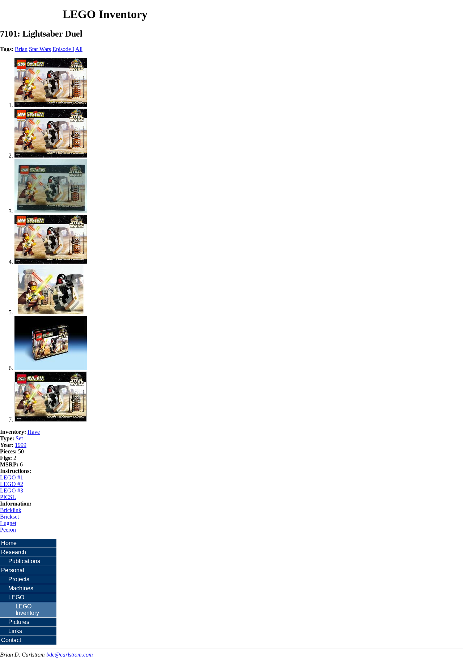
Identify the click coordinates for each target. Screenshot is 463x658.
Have (33, 432)
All (78, 49)
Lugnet (8, 523)
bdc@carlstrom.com (69, 654)
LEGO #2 (11, 484)
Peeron (8, 530)
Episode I (63, 49)
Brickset (9, 517)
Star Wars (40, 49)
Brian (21, 49)
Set (19, 438)
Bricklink (10, 510)
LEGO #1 (11, 477)
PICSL (8, 497)
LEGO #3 (11, 490)
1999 (20, 445)
